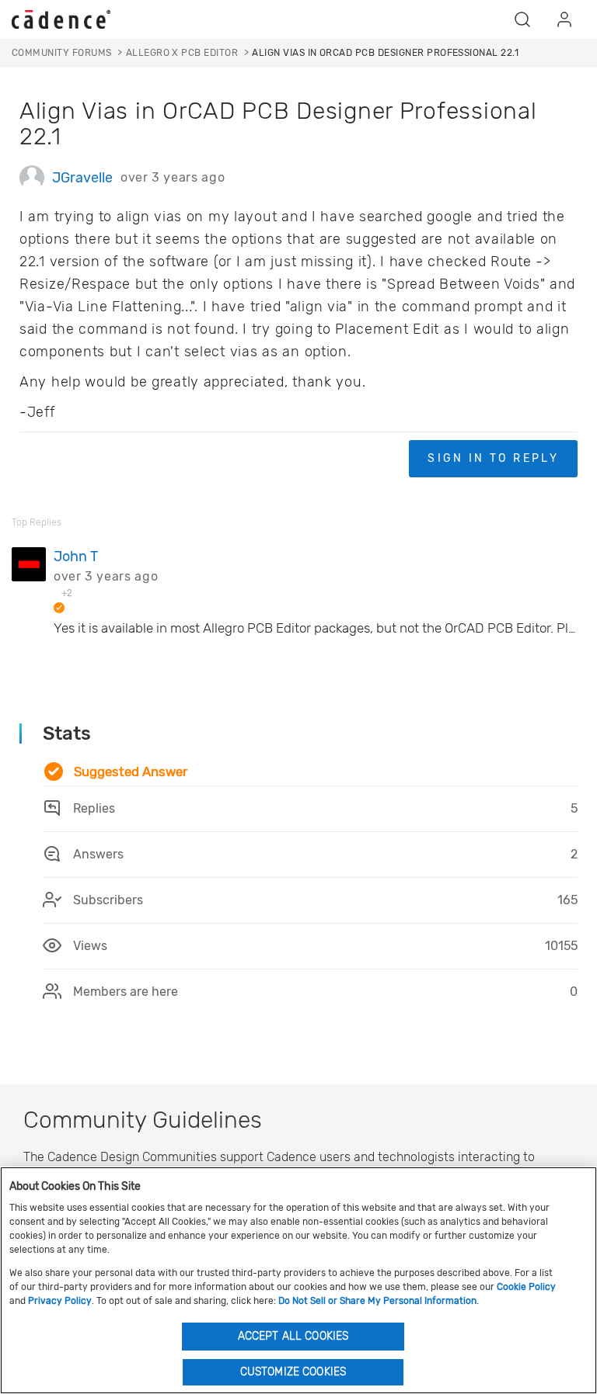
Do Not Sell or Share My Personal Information (377, 1300)
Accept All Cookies (293, 1336)
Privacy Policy (60, 1300)
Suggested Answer (130, 771)
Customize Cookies (293, 1371)
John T (76, 556)
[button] (522, 19)
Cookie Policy (526, 1286)
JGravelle (82, 177)
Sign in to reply (493, 458)
